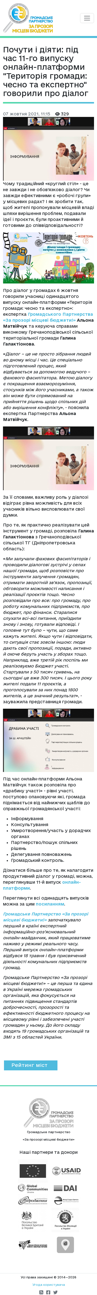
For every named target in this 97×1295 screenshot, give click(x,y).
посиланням (50, 904)
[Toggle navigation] (87, 18)
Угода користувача (48, 1284)
